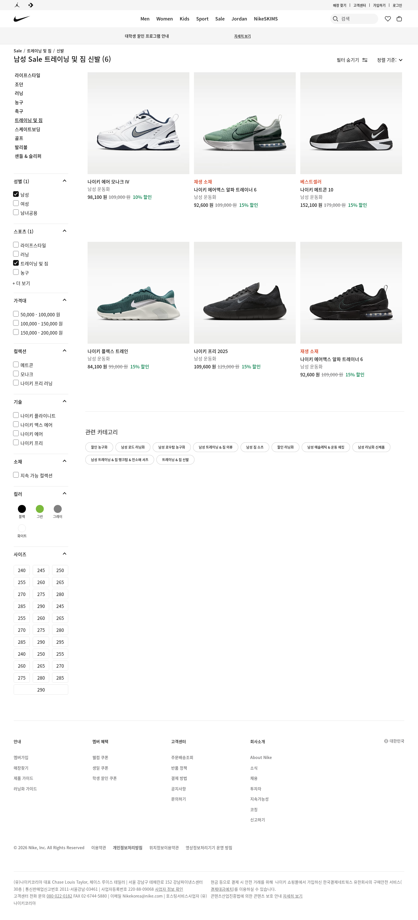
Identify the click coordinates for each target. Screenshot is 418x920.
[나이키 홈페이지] (22, 19)
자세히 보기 (242, 36)
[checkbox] (40, 195)
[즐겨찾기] (388, 19)
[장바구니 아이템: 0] (399, 19)
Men (145, 18)
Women (164, 18)
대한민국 (397, 741)
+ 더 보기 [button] (21, 283)
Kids (184, 18)
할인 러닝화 (285, 447)
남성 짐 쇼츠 (255, 447)
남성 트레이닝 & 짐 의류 (216, 447)
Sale (220, 18)
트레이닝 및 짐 (39, 51)
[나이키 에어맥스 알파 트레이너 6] (245, 123)
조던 (19, 84)
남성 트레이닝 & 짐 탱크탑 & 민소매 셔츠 (119, 459)
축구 (19, 111)
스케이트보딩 (27, 129)
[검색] (335, 19)
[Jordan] (17, 5)
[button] (41, 181)
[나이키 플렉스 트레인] (138, 293)
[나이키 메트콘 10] (351, 123)
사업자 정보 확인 (169, 889)
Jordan (239, 18)
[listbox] (389, 60)
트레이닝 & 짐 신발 (175, 459)
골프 (19, 138)
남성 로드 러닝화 (133, 447)
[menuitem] (367, 5)
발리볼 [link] (21, 147)
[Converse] (30, 5)
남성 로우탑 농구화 (171, 447)
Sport (202, 18)
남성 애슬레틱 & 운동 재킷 (325, 447)
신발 (60, 51)
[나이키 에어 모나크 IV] (138, 123)
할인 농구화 (99, 447)
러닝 (19, 93)
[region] (37, 388)
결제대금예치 (222, 889)
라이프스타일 (27, 75)
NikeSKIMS (266, 18)
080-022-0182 (59, 896)
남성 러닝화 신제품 (371, 447)
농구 (19, 102)
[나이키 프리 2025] (245, 293)
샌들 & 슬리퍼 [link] (28, 156)
